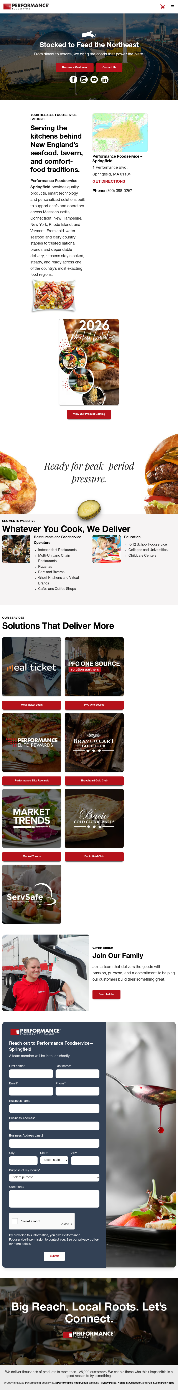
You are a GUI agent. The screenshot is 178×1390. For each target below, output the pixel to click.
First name (17, 1066)
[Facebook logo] (73, 79)
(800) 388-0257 (119, 191)
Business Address (22, 1118)
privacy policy (88, 1239)
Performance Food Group (72, 1383)
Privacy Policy (108, 1383)
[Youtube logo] (94, 79)
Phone (61, 1083)
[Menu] (172, 7)
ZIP (74, 1153)
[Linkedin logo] (105, 79)
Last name (63, 1066)
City (12, 1153)
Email (13, 1083)
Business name (20, 1101)
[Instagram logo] (84, 79)
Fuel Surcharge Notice (160, 1383)
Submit (54, 1256)
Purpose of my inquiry (24, 1170)
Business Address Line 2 (26, 1135)
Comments (16, 1187)
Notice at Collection (129, 1383)
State (44, 1153)
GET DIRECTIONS (108, 182)
